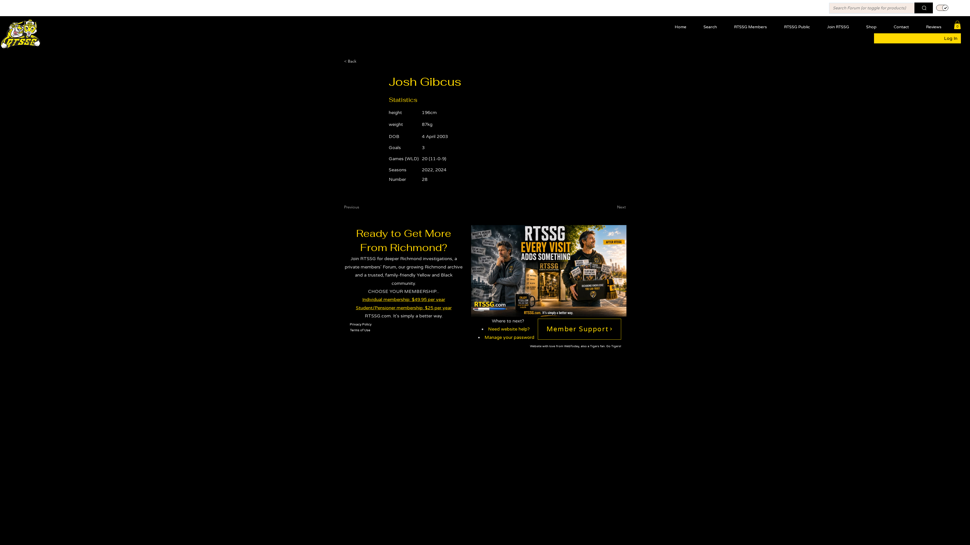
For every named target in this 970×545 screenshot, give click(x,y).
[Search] (923, 8)
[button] (755, 24)
